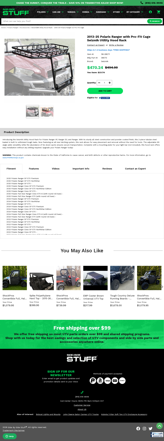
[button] (157, 434)
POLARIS (41, 12)
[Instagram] (144, 428)
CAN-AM (56, 12)
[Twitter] (150, 428)
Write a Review (116, 45)
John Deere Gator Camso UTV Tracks (81, 414)
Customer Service (82, 405)
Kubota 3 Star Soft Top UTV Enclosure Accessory (124, 414)
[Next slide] (161, 268)
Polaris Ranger (12, 28)
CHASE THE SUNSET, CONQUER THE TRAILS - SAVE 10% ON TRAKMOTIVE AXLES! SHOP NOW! (69, 3)
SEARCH (156, 21)
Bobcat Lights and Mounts (48, 414)
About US (82, 409)
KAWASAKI (101, 12)
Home (3, 28)
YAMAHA (71, 12)
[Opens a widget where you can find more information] (10, 436)
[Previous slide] (1, 268)
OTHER (116, 12)
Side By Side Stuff (17, 427)
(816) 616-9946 (153, 3)
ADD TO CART (105, 91)
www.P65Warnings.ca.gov (13, 158)
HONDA (85, 12)
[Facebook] (138, 428)
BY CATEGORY (133, 12)
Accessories (25, 28)
